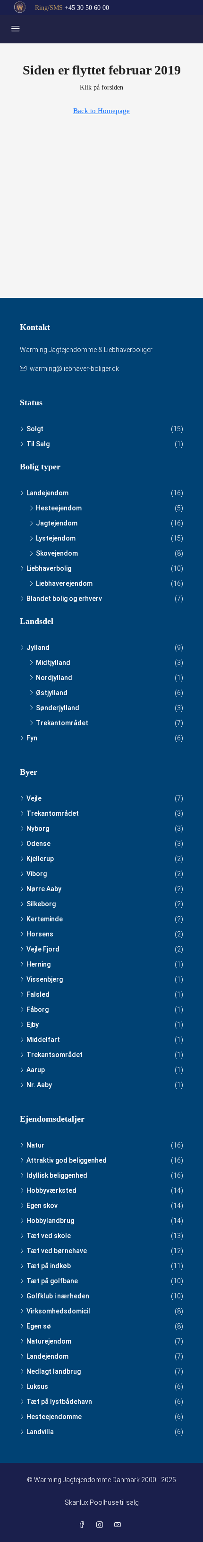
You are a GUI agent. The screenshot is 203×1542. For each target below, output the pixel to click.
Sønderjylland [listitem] (57, 708)
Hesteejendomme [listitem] (54, 1416)
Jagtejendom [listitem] (56, 523)
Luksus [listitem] (37, 1386)
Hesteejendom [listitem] (59, 508)
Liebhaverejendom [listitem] (64, 583)
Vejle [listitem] (34, 798)
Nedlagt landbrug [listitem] (53, 1371)
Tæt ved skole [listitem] (48, 1235)
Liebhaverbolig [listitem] (48, 568)
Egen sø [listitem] (38, 1326)
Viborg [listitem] (36, 874)
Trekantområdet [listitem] (62, 723)
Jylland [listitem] (38, 647)
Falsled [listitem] (38, 994)
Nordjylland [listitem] (54, 677)
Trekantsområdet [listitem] (54, 1054)
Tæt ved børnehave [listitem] (56, 1251)
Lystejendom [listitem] (56, 538)
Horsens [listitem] (39, 934)
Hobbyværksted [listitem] (51, 1190)
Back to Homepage (101, 111)
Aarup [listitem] (35, 1070)
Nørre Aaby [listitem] (43, 889)
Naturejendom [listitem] (48, 1341)
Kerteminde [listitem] (44, 919)
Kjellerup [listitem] (40, 858)
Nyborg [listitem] (37, 828)
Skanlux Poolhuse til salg (102, 1502)
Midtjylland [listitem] (53, 662)
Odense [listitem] (38, 843)
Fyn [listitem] (31, 738)
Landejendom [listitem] (47, 493)
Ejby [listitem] (32, 1024)
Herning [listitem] (38, 964)
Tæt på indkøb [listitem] (48, 1266)
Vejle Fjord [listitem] (42, 949)
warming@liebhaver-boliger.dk (74, 368)
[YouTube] (119, 1525)
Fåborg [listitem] (37, 1009)
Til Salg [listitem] (38, 444)
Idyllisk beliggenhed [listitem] (56, 1175)
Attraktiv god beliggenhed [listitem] (66, 1160)
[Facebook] (83, 1525)
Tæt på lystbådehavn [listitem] (59, 1401)
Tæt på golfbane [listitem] (52, 1281)
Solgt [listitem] (34, 429)
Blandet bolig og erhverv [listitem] (64, 598)
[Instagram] (101, 1525)
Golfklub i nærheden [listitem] (57, 1296)
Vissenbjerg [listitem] (44, 979)
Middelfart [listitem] (43, 1039)
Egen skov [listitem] (42, 1205)
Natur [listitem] (35, 1145)
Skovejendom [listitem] (57, 553)
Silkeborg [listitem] (41, 904)
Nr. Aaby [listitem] (39, 1085)
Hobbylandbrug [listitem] (50, 1220)
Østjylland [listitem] (52, 693)
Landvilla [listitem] (40, 1431)
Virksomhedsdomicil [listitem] (58, 1311)
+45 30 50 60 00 (87, 7)
